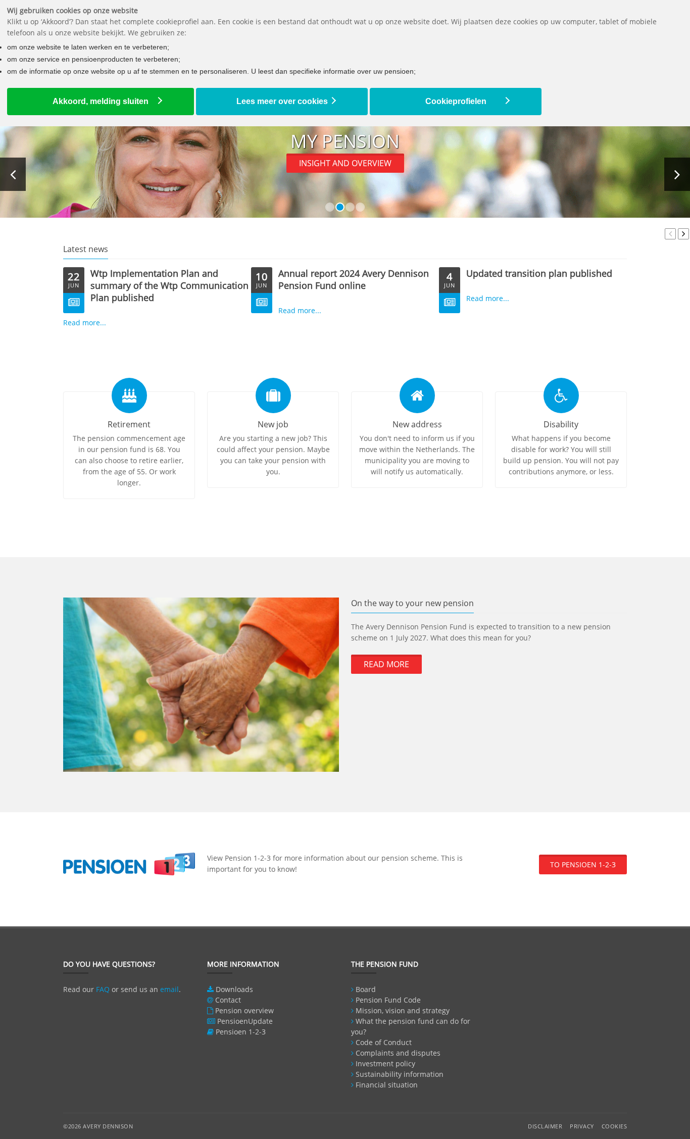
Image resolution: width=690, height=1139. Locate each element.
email (169, 989)
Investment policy (385, 1063)
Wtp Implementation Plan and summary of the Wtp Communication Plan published (169, 285)
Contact (228, 1000)
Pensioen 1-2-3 (241, 1031)
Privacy (582, 1126)
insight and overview (345, 163)
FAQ (103, 989)
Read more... (84, 322)
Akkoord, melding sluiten (101, 101)
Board (366, 989)
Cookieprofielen (455, 101)
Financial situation (387, 1085)
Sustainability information (399, 1074)
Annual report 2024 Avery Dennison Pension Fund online (353, 279)
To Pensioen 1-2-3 (583, 864)
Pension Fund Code (388, 1000)
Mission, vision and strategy (403, 1010)
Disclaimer (545, 1126)
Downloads (234, 989)
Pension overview (244, 1010)
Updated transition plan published (539, 273)
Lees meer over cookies (282, 101)
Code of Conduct (384, 1042)
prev (670, 233)
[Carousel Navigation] (676, 233)
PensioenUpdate (245, 1021)
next (683, 233)
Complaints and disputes (398, 1053)
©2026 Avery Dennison (98, 1126)
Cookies (614, 1126)
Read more (386, 664)
